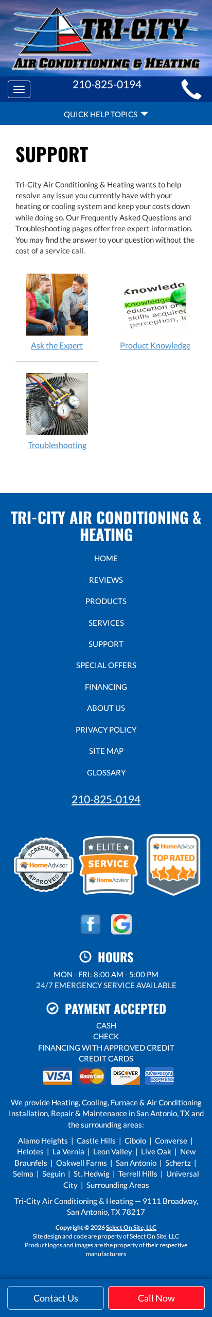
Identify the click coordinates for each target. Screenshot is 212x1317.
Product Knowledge (155, 345)
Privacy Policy (106, 729)
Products (106, 601)
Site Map (106, 750)
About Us (106, 707)
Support (106, 643)
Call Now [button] (156, 1298)
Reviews (106, 579)
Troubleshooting (57, 445)
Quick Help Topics (102, 114)
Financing (106, 686)
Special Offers (106, 665)
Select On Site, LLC (131, 1227)
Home (106, 558)
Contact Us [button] (55, 1298)
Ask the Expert (57, 345)
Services (106, 622)
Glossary (106, 772)
